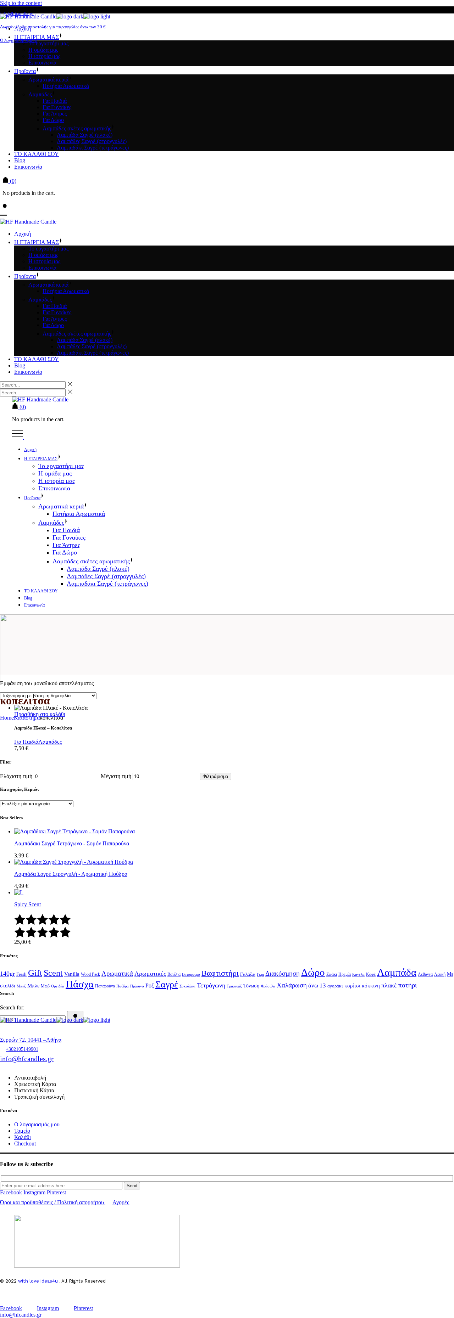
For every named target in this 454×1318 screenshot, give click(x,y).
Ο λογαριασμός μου (18, 40)
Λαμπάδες (50, 742)
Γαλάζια (247, 974)
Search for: (12, 1007)
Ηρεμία (344, 974)
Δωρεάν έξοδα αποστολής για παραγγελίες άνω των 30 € (53, 26)
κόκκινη (371, 985)
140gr (7, 973)
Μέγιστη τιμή (116, 776)
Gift (35, 973)
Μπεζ (21, 986)
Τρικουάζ (234, 986)
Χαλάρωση (292, 985)
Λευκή (439, 974)
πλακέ (389, 985)
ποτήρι (407, 985)
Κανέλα (358, 974)
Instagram (34, 1192)
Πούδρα (122, 986)
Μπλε (33, 985)
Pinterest (56, 1192)
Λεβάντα (425, 974)
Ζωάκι (331, 974)
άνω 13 (317, 985)
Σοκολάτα (187, 986)
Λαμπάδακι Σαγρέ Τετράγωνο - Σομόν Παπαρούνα (71, 843)
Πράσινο (137, 986)
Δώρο (313, 972)
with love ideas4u (38, 1281)
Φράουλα (268, 986)
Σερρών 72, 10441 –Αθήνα (30, 1040)
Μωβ (45, 986)
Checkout (25, 1143)
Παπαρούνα (105, 986)
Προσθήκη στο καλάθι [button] (39, 714)
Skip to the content (21, 3)
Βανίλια (174, 974)
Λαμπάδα (396, 972)
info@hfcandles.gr (27, 1059)
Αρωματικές (150, 973)
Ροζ (149, 985)
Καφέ (371, 974)
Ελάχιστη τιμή (16, 776)
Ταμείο (22, 1131)
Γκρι (260, 974)
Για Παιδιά (26, 742)
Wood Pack (90, 974)
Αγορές (120, 1202)
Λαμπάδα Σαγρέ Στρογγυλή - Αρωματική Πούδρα (70, 874)
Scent (53, 973)
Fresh (21, 974)
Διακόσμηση (282, 973)
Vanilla (71, 974)
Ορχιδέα (57, 986)
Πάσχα (80, 984)
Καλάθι (22, 1137)
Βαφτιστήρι (220, 973)
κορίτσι (352, 985)
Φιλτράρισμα (215, 776)
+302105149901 (22, 1049)
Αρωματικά (117, 973)
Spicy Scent (27, 904)
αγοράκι (335, 985)
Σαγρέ (166, 984)
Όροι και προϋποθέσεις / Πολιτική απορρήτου (52, 1202)
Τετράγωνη (211, 985)
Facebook (11, 1192)
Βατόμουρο (191, 974)
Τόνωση (251, 985)
